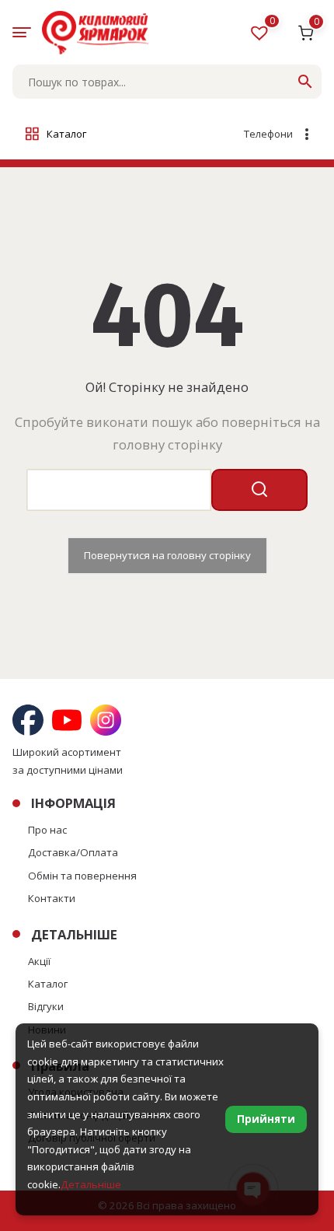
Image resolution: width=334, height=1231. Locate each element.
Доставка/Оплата (73, 852)
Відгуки (46, 1006)
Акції (39, 961)
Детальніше (91, 1184)
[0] (261, 36)
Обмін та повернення (82, 876)
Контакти (51, 898)
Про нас (47, 830)
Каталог (48, 984)
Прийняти (266, 1119)
